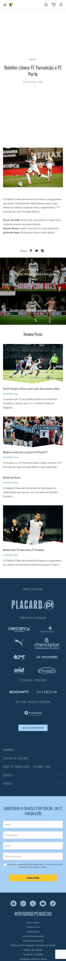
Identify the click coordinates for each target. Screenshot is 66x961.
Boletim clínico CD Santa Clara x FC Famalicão (23, 549)
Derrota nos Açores (12, 477)
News (33, 59)
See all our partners (33, 727)
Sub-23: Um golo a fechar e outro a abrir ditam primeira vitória (31, 388)
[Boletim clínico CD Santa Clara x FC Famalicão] (33, 525)
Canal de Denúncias (33, 940)
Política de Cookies (33, 949)
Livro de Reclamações (33, 936)
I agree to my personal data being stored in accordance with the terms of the (34, 865)
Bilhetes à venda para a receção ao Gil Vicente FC (25, 452)
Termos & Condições (33, 954)
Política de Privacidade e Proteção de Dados (33, 945)
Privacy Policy (40, 867)
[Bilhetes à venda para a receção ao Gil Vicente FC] (33, 432)
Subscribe (33, 877)
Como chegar (33, 922)
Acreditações (33, 931)
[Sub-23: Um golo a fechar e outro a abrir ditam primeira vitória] (33, 364)
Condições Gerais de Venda (33, 958)
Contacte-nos (33, 926)
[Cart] (53, 4)
